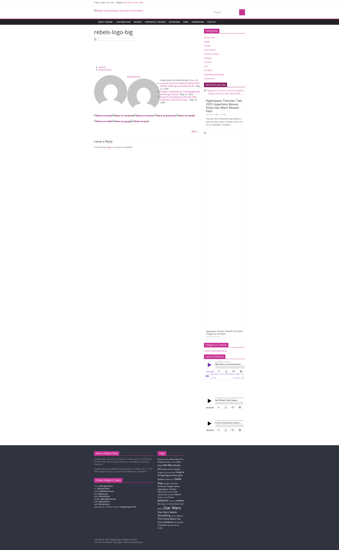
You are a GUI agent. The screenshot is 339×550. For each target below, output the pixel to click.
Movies (171, 497)
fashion (174, 475)
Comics (173, 462)
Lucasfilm (170, 495)
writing (160, 528)
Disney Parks (209, 37)
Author (102, 67)
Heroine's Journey (211, 54)
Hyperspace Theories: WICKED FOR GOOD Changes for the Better (224, 332)
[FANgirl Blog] (95, 20)
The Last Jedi (178, 522)
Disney (176, 465)
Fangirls (177, 469)
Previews (208, 62)
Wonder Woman (173, 525)
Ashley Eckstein (174, 459)
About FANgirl (105, 22)
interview (161, 492)
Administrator (134, 76)
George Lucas (168, 483)
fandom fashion (168, 469)
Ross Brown (174, 504)
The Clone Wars (167, 518)
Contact (211, 22)
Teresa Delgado (177, 516)
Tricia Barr (162, 525)
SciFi (206, 66)
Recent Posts (105, 69)
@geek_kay (103, 494)
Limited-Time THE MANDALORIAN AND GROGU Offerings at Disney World (180, 84)
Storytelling (164, 515)
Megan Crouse (163, 497)
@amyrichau (104, 504)
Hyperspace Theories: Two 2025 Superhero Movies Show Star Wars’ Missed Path (224, 106)
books (167, 462)
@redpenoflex (104, 488)
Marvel (178, 494)
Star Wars (208, 70)
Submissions (197, 22)
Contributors (123, 22)
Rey (159, 504)
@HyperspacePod (128, 507)
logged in (110, 147)
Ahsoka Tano (163, 459)
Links (185, 22)
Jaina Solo (169, 492)
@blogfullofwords (108, 499)
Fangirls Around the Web (166, 472)
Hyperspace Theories (155, 22)
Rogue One (165, 504)
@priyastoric (104, 501)
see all (194, 80)
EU (159, 469)
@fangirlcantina (106, 486)
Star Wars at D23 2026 (133, 2)
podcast (163, 500)
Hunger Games (173, 486)
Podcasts (208, 58)
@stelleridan (104, 496)
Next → (195, 131)
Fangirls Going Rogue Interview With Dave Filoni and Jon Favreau (178, 98)
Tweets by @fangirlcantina (215, 351)
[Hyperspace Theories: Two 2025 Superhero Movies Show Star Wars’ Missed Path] (224, 90)
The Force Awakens (169, 520)
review (180, 500)
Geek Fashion (210, 50)
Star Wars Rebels (167, 512)
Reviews (138, 22)
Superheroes (209, 78)
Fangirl (207, 41)
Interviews (174, 22)
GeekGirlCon (169, 479)
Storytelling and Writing (214, 74)
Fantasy (207, 45)
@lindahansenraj (107, 491)
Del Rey (167, 465)
